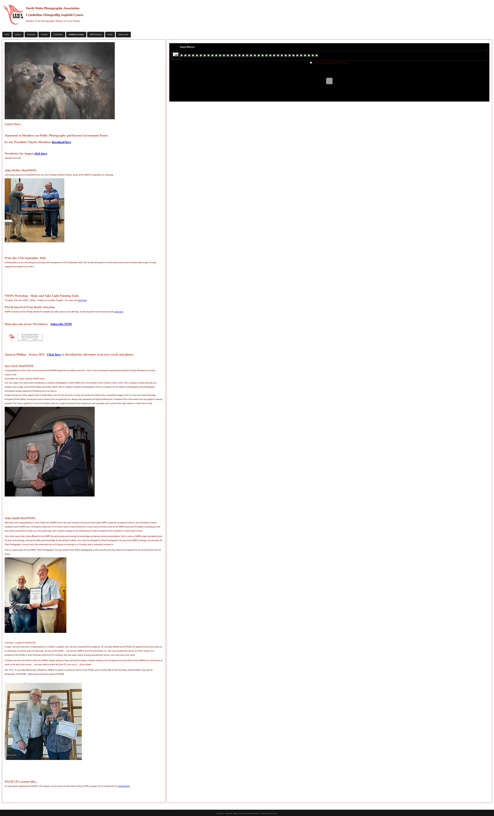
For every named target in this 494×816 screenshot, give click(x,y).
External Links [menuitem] (123, 34)
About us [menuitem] (18, 34)
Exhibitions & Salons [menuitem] (76, 34)
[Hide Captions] (172, 47)
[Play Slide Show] (478, 47)
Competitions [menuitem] (58, 34)
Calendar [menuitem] (44, 34)
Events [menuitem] (110, 34)
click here (40, 153)
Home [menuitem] (7, 34)
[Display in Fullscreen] (482, 47)
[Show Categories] (197, 47)
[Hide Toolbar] (486, 47)
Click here (82, 300)
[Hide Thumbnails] (176, 47)
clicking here (124, 786)
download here (61, 142)
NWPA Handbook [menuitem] (96, 34)
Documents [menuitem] (31, 34)
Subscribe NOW (61, 324)
